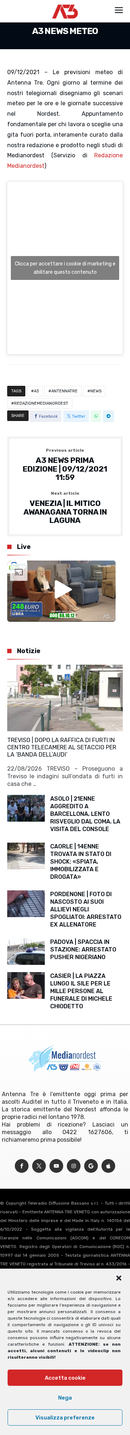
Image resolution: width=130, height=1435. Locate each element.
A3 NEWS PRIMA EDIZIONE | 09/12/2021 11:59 (65, 465)
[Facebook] (22, 1166)
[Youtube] (56, 1166)
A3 (36, 391)
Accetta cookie (65, 1378)
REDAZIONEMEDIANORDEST (41, 403)
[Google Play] (91, 1166)
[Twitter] (39, 1166)
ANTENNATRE (64, 391)
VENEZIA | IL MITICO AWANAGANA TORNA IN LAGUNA (65, 508)
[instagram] (74, 1166)
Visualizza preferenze (65, 1417)
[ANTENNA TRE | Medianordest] (65, 4)
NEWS (95, 391)
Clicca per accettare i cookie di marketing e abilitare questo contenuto (65, 268)
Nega (65, 1397)
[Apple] (108, 1166)
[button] (118, 1278)
